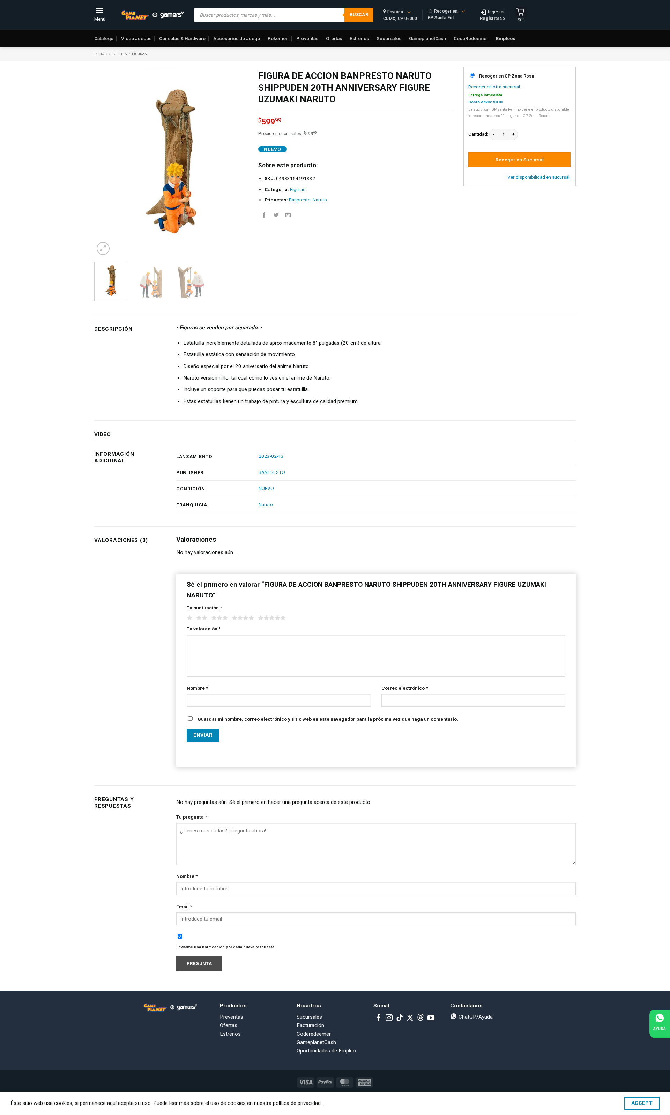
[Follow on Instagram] (389, 1018)
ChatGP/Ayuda (475, 1017)
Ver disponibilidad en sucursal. (539, 177)
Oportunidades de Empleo (326, 1051)
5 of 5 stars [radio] (271, 618)
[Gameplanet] (152, 15)
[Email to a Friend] (288, 215)
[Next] (236, 161)
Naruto (320, 200)
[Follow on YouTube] (430, 1018)
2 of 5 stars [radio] (200, 618)
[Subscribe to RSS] (420, 1018)
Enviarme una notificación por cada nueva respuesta (225, 947)
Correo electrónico (404, 688)
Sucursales (389, 38)
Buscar (359, 14)
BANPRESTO (272, 472)
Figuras (139, 54)
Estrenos (359, 38)
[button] (103, 248)
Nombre (197, 688)
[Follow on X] (410, 1018)
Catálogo (103, 38)
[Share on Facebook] (264, 215)
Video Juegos (136, 38)
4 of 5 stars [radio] (242, 618)
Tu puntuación (204, 607)
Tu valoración (204, 628)
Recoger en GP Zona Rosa (506, 76)
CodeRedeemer (471, 38)
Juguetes (118, 54)
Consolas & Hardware (182, 38)
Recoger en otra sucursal (494, 86)
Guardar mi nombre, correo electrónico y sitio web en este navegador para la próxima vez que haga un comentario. (328, 719)
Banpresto (300, 200)
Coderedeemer (314, 1034)
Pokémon (278, 38)
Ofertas (334, 38)
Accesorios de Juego (236, 38)
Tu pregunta (191, 817)
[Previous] (106, 161)
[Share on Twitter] (276, 215)
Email (184, 906)
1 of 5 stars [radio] (188, 618)
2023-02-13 (271, 456)
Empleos (505, 38)
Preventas (307, 38)
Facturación (310, 1025)
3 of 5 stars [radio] (218, 618)
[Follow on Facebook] (378, 1018)
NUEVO (266, 488)
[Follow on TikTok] (399, 1018)
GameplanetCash (427, 38)
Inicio (99, 54)
